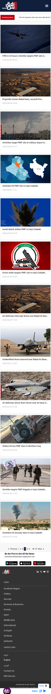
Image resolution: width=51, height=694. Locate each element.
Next (40, 549)
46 (33, 549)
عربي (6, 655)
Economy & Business (13, 604)
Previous (13, 549)
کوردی (6, 665)
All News (8, 635)
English (7, 660)
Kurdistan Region (12, 588)
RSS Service (9, 676)
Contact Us (9, 671)
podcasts (8, 641)
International (10, 625)
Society (7, 609)
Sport (6, 615)
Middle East (9, 620)
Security (8, 599)
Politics (7, 594)
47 (36, 549)
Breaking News (7, 17)
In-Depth (8, 630)
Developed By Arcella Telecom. (25, 684)
